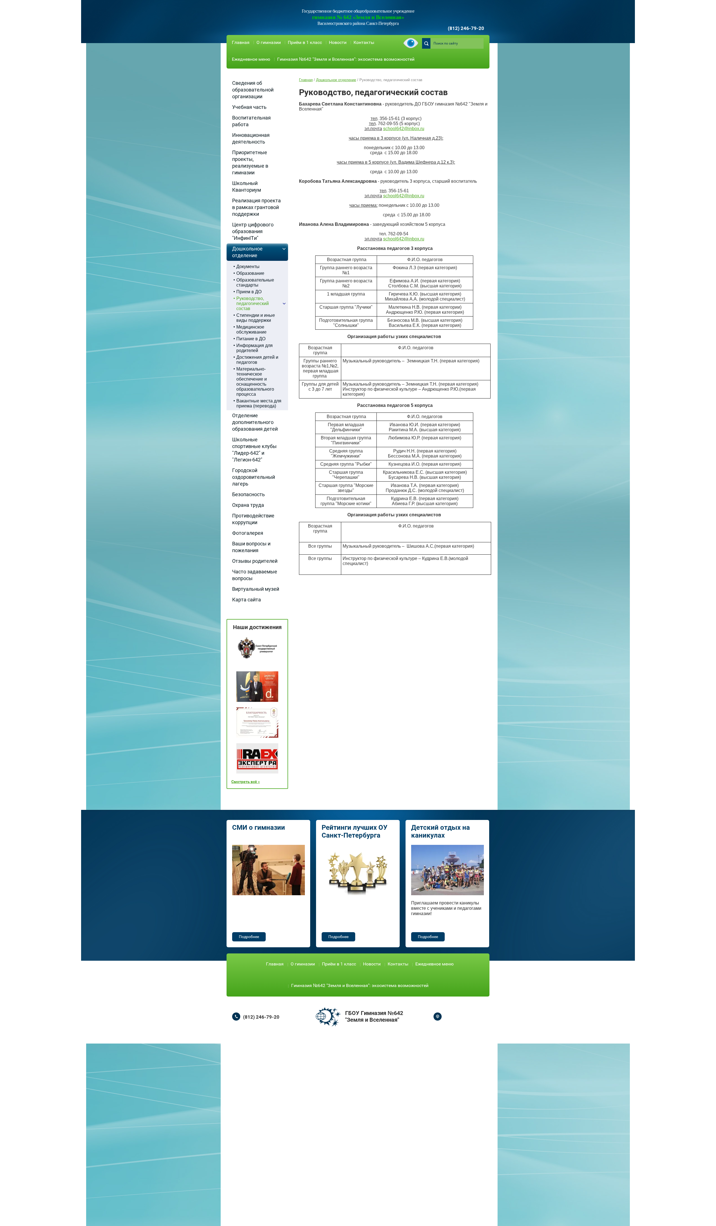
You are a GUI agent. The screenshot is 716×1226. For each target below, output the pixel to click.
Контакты (364, 42)
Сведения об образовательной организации (253, 89)
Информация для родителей (254, 348)
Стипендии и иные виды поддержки (255, 318)
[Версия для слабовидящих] (410, 43)
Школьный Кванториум (246, 186)
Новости (338, 42)
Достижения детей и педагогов (257, 360)
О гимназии (268, 42)
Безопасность (248, 494)
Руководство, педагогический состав (252, 303)
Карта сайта (246, 600)
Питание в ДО (250, 338)
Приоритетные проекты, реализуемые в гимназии (250, 162)
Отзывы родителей (254, 561)
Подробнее (249, 936)
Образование (250, 273)
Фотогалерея (247, 533)
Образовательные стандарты (255, 282)
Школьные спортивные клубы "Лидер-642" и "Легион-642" (254, 450)
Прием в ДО (249, 291)
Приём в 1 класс (305, 42)
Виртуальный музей (255, 589)
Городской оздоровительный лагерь (253, 477)
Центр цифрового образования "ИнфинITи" (253, 231)
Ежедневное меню (251, 59)
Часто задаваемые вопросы (254, 575)
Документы (248, 266)
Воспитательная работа (251, 121)
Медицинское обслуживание (251, 329)
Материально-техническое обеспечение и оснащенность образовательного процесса (255, 382)
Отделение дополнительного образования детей (255, 422)
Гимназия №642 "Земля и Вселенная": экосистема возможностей (345, 59)
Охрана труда (248, 505)
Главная (240, 42)
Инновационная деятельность (251, 138)
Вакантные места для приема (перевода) (258, 403)
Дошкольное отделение (247, 252)
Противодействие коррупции (253, 519)
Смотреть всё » (245, 781)
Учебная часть (249, 107)
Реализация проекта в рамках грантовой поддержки (256, 207)
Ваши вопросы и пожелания (251, 547)
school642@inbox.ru (403, 128)
